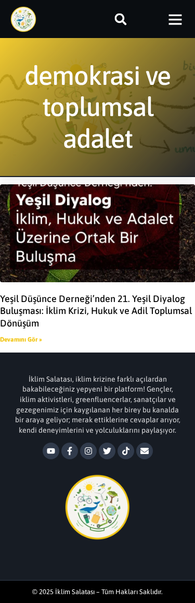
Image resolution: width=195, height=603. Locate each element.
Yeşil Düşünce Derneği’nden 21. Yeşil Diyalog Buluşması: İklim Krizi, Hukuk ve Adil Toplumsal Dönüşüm (96, 311)
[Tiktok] (126, 451)
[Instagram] (88, 451)
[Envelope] (144, 451)
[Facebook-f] (69, 451)
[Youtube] (51, 451)
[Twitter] (107, 451)
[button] (120, 19)
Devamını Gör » (21, 339)
